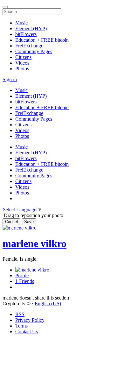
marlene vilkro (34, 243)
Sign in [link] (10, 79)
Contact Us (26, 331)
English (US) (48, 303)
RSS (19, 314)
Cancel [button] (11, 221)
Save (29, 221)
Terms (21, 325)
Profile (22, 275)
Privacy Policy (30, 320)
